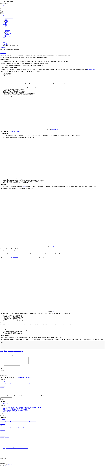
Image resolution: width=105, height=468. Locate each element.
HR (6, 22)
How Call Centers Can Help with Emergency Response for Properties (16, 408)
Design (4, 37)
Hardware (7, 31)
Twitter (4, 5)
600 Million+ (15, 55)
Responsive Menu (4, 3)
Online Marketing (8, 26)
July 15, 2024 (3, 440)
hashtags (24, 186)
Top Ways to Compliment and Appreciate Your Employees (11, 351)
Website (2, 370)
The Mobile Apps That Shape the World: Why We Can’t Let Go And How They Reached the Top (22, 407)
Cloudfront (55, 173)
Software (7, 34)
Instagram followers (14, 257)
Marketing (5, 24)
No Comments (3, 53)
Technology (5, 29)
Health (4, 38)
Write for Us (5, 39)
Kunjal (1, 52)
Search (1, 11)
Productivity (7, 36)
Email (1, 368)
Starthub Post (10, 464)
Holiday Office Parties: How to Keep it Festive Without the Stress (15, 409)
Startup (6, 21)
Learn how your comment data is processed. (23, 377)
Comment (2, 363)
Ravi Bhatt (2, 386)
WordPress (11, 466)
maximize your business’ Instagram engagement (16, 81)
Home (4, 15)
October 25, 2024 (3, 390)
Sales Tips (7, 25)
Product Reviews (8, 33)
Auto (6, 19)
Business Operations (9, 18)
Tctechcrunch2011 (54, 129)
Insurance (7, 23)
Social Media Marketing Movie (15, 131)
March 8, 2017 (3, 50)
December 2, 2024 (4, 384)
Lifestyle (4, 35)
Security (7, 32)
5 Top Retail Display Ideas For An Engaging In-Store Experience (15, 410)
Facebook (5, 6)
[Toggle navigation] (0, 10)
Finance (6, 20)
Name (2, 366)
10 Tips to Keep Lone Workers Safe (10, 411)
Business (4, 16)
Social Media (7, 27)
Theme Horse (7, 465)
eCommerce (7, 30)
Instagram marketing (91, 69)
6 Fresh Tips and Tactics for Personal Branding (9, 349)
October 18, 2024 (3, 434)
